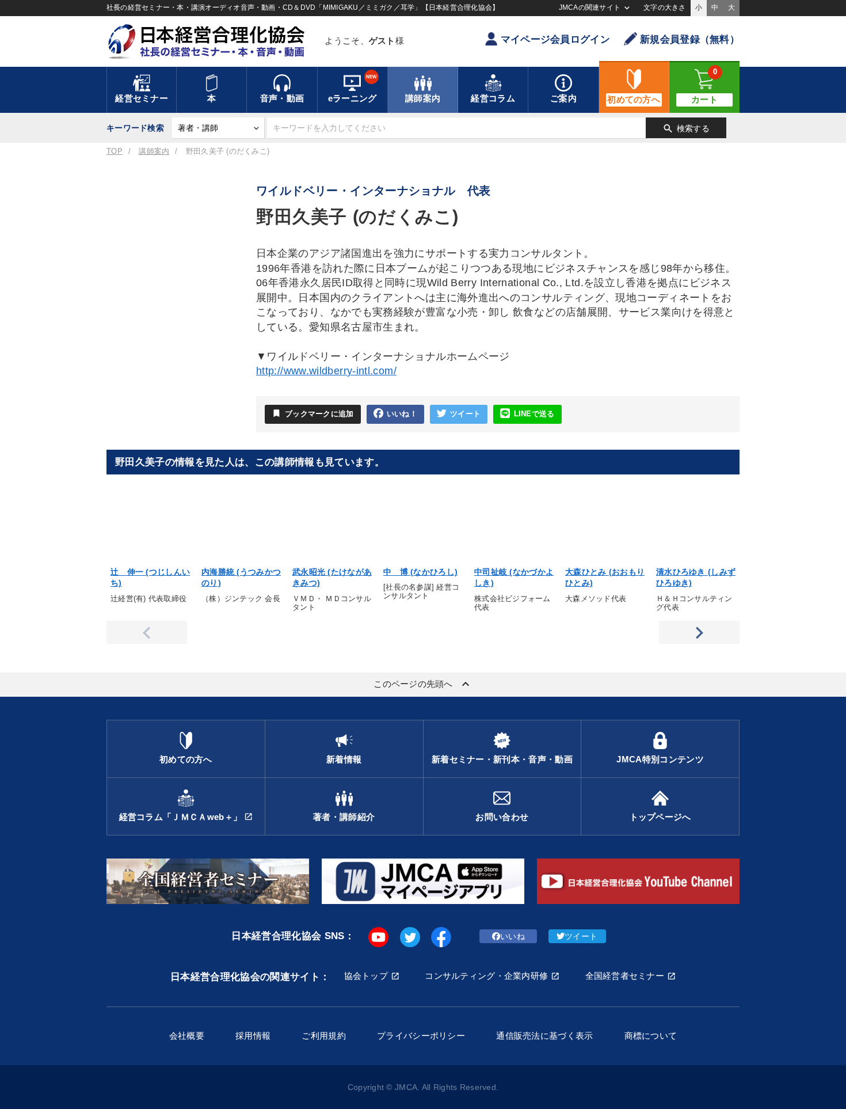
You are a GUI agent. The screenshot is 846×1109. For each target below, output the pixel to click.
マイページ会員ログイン (555, 39)
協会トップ (366, 976)
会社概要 (186, 1035)
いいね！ (402, 414)
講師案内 (154, 151)
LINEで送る (534, 414)
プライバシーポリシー (421, 1035)
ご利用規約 (323, 1035)
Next (699, 632)
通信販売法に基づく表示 (544, 1035)
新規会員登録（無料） (690, 39)
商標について (650, 1035)
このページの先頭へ (423, 684)
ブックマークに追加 (313, 413)
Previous (146, 632)
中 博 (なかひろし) (420, 571)
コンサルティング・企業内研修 (486, 976)
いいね (512, 936)
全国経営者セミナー (625, 976)
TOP (114, 151)
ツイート (465, 414)
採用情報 (252, 1035)
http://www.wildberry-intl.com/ (326, 371)
